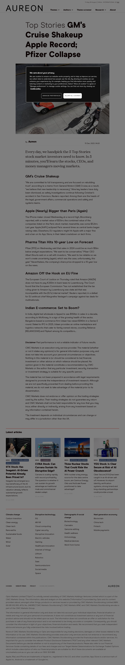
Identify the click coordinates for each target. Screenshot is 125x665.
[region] (63, 84)
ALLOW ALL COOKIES (72, 95)
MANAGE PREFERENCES (52, 95)
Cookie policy (35, 89)
